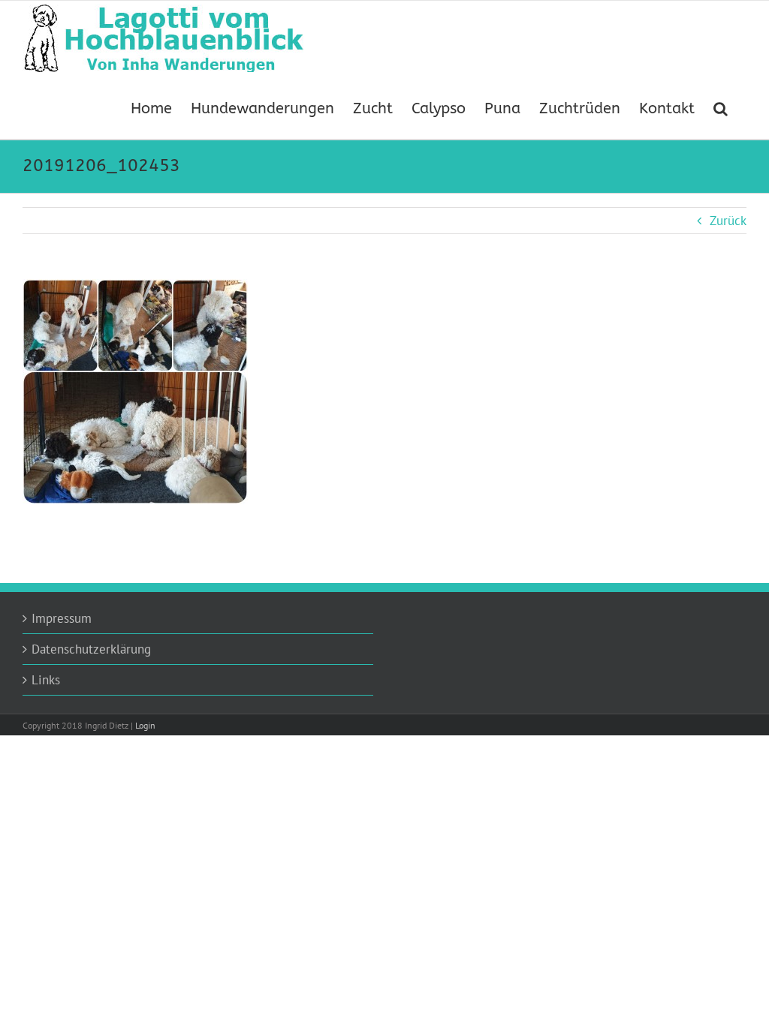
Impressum (62, 618)
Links (46, 679)
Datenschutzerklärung (91, 649)
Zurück (728, 220)
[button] (720, 107)
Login (145, 725)
